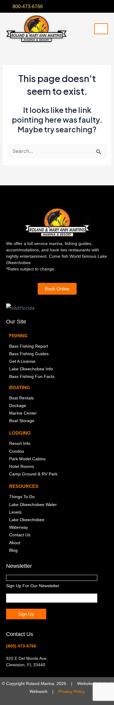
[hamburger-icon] (101, 28)
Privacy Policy (71, 691)
